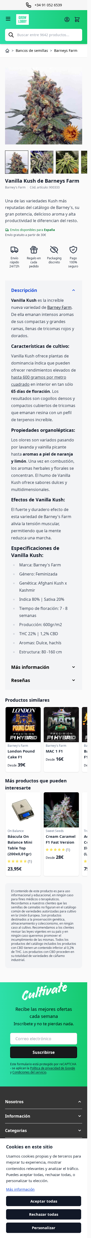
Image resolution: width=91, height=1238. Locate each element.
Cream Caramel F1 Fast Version (61, 839)
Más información (20, 1189)
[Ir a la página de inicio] (38, 19)
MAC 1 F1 (54, 751)
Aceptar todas (43, 1201)
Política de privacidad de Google (52, 1068)
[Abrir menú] (8, 19)
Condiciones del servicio (29, 1072)
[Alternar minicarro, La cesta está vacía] (77, 19)
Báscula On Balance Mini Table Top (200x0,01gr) (20, 845)
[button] (43, 1102)
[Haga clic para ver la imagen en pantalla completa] (43, 105)
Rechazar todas (43, 1214)
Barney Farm (59, 307)
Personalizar (43, 1227)
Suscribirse (44, 1052)
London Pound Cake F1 (21, 754)
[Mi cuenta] (67, 19)
